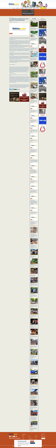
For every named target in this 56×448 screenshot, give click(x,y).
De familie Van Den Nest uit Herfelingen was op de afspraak (34, 377)
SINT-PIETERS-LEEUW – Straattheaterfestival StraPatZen (33, 357)
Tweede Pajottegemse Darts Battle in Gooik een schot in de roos (34, 285)
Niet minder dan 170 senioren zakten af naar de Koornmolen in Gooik (34, 69)
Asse (29, 435)
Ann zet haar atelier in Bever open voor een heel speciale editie (34, 121)
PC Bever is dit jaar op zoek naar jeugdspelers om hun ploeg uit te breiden (34, 39)
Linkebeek (36, 439)
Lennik (23, 439)
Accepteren (32, 441)
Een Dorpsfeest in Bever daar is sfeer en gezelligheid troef (34, 337)
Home (10, 17)
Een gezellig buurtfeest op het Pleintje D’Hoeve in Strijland (34, 316)
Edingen (23, 438)
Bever (12, 17)
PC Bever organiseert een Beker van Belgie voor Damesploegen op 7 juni (34, 151)
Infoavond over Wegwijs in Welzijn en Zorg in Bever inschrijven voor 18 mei (34, 59)
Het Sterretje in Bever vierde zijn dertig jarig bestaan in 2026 (34, 131)
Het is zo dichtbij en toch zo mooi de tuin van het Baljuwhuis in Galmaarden (34, 191)
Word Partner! (43, 438)
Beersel (36, 435)
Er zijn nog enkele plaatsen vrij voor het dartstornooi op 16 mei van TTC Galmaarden (34, 161)
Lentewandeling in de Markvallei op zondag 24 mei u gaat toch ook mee (34, 29)
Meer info (19, 445)
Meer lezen (32, 30)
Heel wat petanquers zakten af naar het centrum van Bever (34, 387)
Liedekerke (29, 439)
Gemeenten (24, 434)
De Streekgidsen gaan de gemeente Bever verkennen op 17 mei (34, 49)
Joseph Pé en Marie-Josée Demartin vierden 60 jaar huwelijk (34, 408)
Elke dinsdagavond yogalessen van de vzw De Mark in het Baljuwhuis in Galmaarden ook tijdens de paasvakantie (34, 202)
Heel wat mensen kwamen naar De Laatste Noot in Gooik (34, 347)
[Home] (14, 4)
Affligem (23, 435)
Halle (35, 438)
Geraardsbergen (30, 438)
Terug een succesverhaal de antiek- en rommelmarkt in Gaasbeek (34, 306)
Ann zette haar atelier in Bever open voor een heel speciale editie (34, 101)
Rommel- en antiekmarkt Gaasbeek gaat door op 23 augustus (34, 429)
